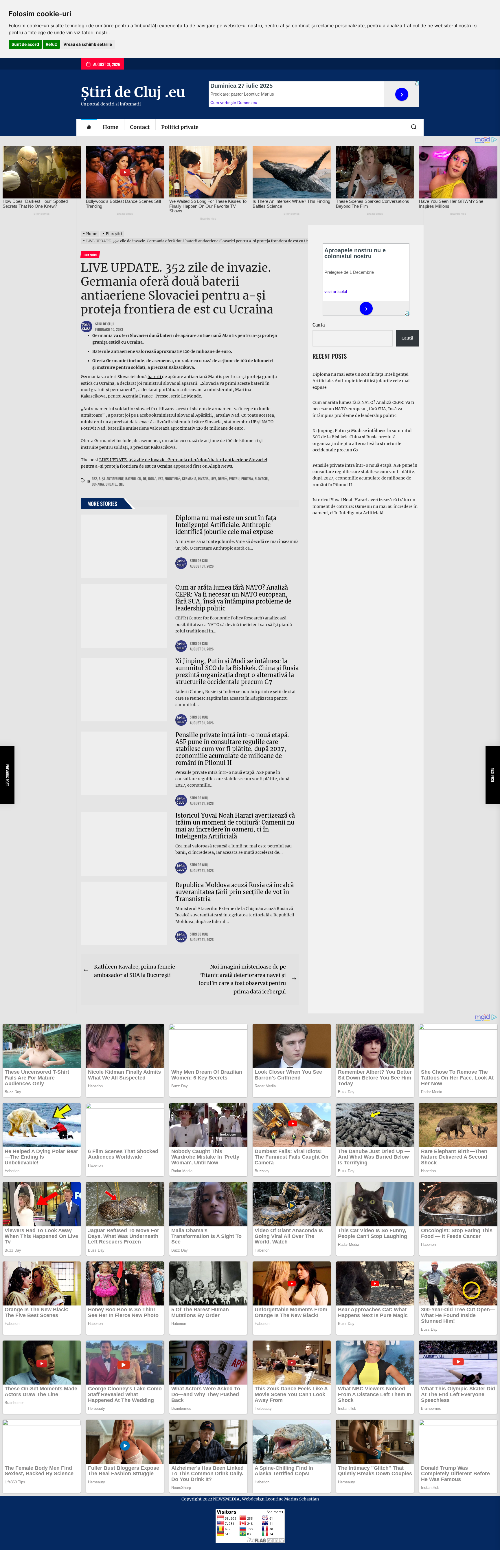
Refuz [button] (51, 44)
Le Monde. (191, 396)
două (152, 478)
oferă (222, 478)
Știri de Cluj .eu (133, 92)
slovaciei (261, 478)
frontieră (172, 478)
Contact (140, 127)
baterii (155, 376)
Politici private (179, 127)
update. (111, 484)
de (144, 478)
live (213, 478)
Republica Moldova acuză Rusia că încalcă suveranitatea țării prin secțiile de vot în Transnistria (234, 891)
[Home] (89, 127)
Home (110, 127)
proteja (247, 478)
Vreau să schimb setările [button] (87, 44)
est (160, 478)
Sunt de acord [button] (25, 44)
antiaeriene (115, 478)
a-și (102, 478)
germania (189, 478)
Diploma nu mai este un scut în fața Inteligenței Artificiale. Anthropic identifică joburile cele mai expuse (225, 524)
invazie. (203, 478)
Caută (318, 325)
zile (121, 484)
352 (94, 478)
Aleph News (220, 466)
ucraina (98, 484)
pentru (234, 478)
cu (139, 478)
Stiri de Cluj (104, 323)
